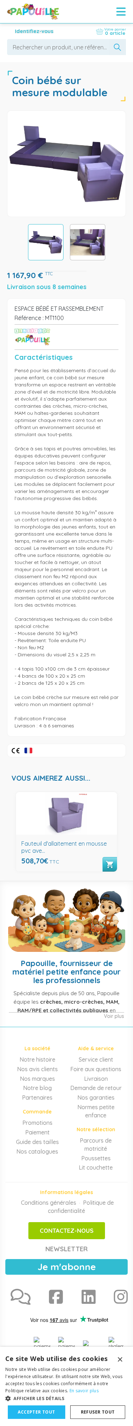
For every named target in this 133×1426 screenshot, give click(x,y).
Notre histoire (37, 1059)
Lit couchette (96, 1167)
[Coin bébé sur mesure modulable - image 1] (45, 242)
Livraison (96, 1078)
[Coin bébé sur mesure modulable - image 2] (87, 242)
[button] (66, 1398)
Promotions (37, 1122)
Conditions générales (48, 1202)
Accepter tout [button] (36, 1412)
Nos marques (37, 1078)
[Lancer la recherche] (117, 47)
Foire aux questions (95, 1069)
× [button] (119, 1359)
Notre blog (37, 1087)
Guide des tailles (37, 1141)
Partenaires (37, 1097)
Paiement (37, 1132)
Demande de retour (96, 1087)
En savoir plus (84, 1391)
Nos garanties (96, 1097)
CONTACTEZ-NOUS (67, 1230)
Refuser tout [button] (98, 1412)
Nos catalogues (37, 1151)
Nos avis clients (37, 1069)
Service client (96, 1059)
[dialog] (66, 1386)
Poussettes (96, 1158)
